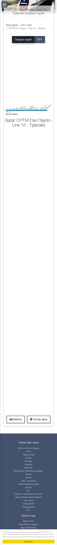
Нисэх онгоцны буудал (28, 448)
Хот (28, 510)
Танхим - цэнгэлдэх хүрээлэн (28, 494)
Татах (28, 451)
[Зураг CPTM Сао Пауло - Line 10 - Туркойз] (28, 110)
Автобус (28, 461)
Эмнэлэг (28, 467)
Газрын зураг (23, 39)
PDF (39, 39)
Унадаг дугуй (28, 507)
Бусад (28, 458)
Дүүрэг (28, 487)
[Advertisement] (28, 71)
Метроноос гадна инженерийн (28, 471)
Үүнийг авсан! (28, 541)
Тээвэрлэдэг (28, 503)
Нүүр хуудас (12, 25)
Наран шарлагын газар (28, 484)
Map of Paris (28, 521)
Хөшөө (28, 474)
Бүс (28, 490)
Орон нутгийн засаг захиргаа (28, 497)
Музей (28, 477)
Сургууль (29, 464)
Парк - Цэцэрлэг (28, 481)
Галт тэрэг (26, 25)
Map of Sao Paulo (28, 527)
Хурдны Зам (28, 454)
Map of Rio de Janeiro (28, 524)
